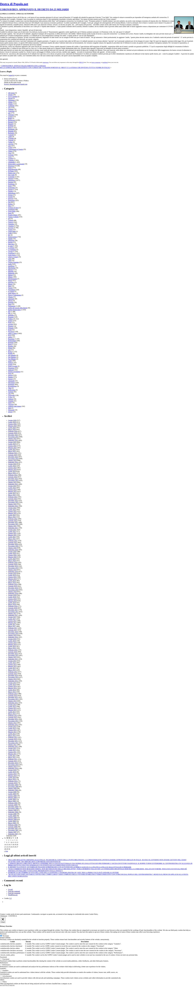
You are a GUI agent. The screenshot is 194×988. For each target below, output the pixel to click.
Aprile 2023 (12, 493)
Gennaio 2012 (12, 739)
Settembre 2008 (13, 812)
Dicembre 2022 (13, 500)
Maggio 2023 (12, 491)
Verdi (10, 403)
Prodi (10, 330)
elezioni (10, 178)
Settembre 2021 (13, 528)
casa (9, 146)
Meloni (10, 275)
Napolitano (11, 290)
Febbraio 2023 (12, 497)
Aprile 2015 (12, 668)
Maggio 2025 (12, 448)
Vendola (10, 401)
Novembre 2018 (13, 590)
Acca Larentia (12, 96)
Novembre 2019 (13, 568)
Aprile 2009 (12, 799)
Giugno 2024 (12, 468)
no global (11, 291)
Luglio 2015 (12, 663)
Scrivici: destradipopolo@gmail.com (15, 84)
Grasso (10, 229)
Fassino (10, 191)
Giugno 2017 (12, 621)
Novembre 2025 (13, 437)
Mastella (10, 271)
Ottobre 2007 (12, 832)
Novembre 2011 (13, 743)
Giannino (11, 224)
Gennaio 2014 (12, 695)
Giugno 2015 (12, 664)
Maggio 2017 (12, 622)
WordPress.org (12, 895)
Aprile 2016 (12, 646)
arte (9, 113)
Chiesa (10, 151)
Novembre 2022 (13, 502)
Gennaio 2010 (12, 783)
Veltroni (10, 399)
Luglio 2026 (12, 422)
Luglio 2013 (12, 706)
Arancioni (11, 111)
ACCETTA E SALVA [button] (7, 985)
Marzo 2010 (12, 779)
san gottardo (12, 355)
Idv (9, 235)
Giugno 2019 (12, 577)
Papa (9, 304)
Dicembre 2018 (13, 588)
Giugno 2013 (12, 708)
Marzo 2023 (12, 495)
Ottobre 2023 (12, 482)
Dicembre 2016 (13, 632)
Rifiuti (10, 348)
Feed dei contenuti (14, 891)
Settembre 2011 (13, 746)
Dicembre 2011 (13, 741)
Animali (10, 109)
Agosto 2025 (12, 442)
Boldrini (10, 126)
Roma (10, 351)
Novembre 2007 (13, 830)
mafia (10, 264)
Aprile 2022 (12, 515)
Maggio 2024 (12, 469)
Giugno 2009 (12, 796)
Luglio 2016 (12, 641)
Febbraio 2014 (12, 694)
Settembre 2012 (13, 725)
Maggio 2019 (12, 579)
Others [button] (2, 980)
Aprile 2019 (12, 581)
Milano (10, 277)
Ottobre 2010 (12, 766)
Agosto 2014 (12, 683)
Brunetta (11, 131)
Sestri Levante (12, 366)
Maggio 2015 (12, 666)
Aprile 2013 (12, 712)
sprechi (10, 375)
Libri (9, 260)
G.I (10, 898)
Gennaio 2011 (12, 761)
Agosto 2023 (12, 486)
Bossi (10, 127)
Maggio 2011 (12, 754)
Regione (10, 342)
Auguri (10, 116)
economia (11, 177)
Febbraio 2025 (12, 453)
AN (9, 107)
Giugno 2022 (12, 511)
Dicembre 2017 (13, 610)
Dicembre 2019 (13, 566)
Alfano (10, 102)
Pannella (11, 302)
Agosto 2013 (12, 704)
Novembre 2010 (13, 765)
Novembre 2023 (13, 480)
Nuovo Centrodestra (14, 295)
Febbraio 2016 (12, 650)
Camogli (11, 135)
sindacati (11, 370)
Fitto (9, 206)
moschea (11, 282)
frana (9, 213)
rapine (10, 337)
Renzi (10, 344)
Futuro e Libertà (13, 217)
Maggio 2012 (12, 732)
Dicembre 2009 (13, 785)
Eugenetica (11, 187)
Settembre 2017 (13, 615)
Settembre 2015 (13, 659)
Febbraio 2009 (12, 803)
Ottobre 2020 (12, 548)
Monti (10, 280)
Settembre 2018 (13, 593)
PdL (9, 313)
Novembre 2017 (13, 612)
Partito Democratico (14, 310)
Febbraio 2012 (12, 737)
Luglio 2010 (12, 772)
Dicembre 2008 (13, 807)
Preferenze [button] (4, 916)
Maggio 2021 (12, 535)
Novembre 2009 (13, 786)
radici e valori (12, 333)
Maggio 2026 (12, 426)
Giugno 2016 (12, 643)
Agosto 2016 (12, 639)
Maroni (10, 269)
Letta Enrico (12, 255)
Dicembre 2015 (13, 653)
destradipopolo (12, 169)
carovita (10, 144)
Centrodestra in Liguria (15, 149)
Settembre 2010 (13, 768)
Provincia (11, 331)
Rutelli (10, 353)
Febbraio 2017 (12, 628)
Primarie (10, 328)
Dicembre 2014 (13, 675)
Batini (10, 118)
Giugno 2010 (12, 774)
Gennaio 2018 (12, 608)
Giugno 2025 (12, 446)
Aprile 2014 (12, 690)
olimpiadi (11, 299)
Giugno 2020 (12, 555)
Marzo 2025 (12, 451)
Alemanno (11, 100)
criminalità (11, 162)
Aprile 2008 (12, 821)
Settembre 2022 (13, 506)
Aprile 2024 (12, 471)
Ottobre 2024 (12, 460)
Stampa (10, 377)
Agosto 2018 (12, 595)
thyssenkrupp (12, 386)
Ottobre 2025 (12, 438)
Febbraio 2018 (12, 606)
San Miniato (12, 359)
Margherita (11, 268)
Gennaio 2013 (12, 717)
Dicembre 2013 (13, 697)
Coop (10, 157)
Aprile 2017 (12, 624)
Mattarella (11, 273)
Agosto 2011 (12, 748)
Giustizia (11, 226)
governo (10, 228)
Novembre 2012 (13, 721)
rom (9, 350)
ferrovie (10, 198)
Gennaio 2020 (12, 564)
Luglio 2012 (12, 728)
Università (11, 395)
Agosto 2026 (12, 420)
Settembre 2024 (13, 462)
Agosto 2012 (12, 726)
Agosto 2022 (12, 508)
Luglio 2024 (12, 466)
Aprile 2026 (12, 428)
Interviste (11, 244)
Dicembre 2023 (13, 479)
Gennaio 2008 (12, 827)
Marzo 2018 (12, 604)
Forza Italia (11, 211)
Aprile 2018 (12, 602)
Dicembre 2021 (13, 522)
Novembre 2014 (13, 677)
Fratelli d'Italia (12, 215)
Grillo (10, 233)
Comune (11, 155)
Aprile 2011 (12, 755)
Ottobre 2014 (12, 679)
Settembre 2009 (13, 790)
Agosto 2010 (12, 770)
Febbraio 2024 (12, 475)
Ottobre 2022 (12, 504)
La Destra (11, 248)
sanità (10, 361)
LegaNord (11, 253)
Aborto (10, 95)
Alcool (10, 98)
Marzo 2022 (12, 517)
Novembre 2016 (13, 633)
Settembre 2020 (13, 550)
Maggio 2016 (12, 644)
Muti (9, 286)
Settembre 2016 (13, 637)
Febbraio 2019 (12, 584)
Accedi (10, 889)
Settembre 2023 (13, 484)
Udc (9, 393)
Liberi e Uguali (13, 257)
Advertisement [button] (4, 974)
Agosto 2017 (12, 617)
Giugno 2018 (12, 599)
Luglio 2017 (12, 619)
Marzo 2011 (12, 757)
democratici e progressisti (16, 164)
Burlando (11, 133)
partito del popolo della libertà (17, 308)
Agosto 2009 (12, 792)
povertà (10, 324)
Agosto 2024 (12, 464)
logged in (11, 75)
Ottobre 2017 (12, 613)
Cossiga (10, 158)
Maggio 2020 (12, 557)
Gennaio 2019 (12, 586)
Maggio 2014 (12, 688)
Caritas (10, 142)
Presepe (10, 326)
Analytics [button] (3, 968)
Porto (10, 322)
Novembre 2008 (13, 808)
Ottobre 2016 (12, 635)
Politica (10, 319)
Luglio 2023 (12, 488)
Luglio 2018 (12, 597)
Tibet (9, 388)
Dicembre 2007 (13, 828)
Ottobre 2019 (12, 570)
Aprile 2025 (12, 449)
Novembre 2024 (13, 458)
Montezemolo (12, 279)
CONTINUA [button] (12, 916)
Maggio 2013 (12, 710)
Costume (11, 160)
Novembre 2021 (13, 524)
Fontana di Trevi (13, 208)
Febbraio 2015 (12, 672)
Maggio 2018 (12, 601)
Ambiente (11, 105)
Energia (10, 182)
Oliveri (10, 300)
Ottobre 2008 (12, 810)
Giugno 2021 (12, 533)
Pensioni (11, 317)
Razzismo (11, 339)
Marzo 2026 (12, 429)
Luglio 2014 (12, 684)
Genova (10, 222)
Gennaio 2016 (12, 652)
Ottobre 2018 (12, 591)
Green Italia (12, 231)
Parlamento (11, 306)
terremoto (11, 384)
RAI (9, 335)
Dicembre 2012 (13, 719)
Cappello (11, 138)
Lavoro (10, 251)
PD (9, 311)
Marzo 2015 (12, 670)
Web (9, 408)
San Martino (12, 357)
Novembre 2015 (13, 655)
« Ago (6, 851)
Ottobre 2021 (12, 526)
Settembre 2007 (13, 834)
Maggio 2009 (12, 797)
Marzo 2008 (12, 823)
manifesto (11, 266)
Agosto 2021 (12, 530)
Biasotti (10, 124)
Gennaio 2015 (12, 673)
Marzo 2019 (12, 582)
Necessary (5, 936)
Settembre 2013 (13, 703)
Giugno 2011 (12, 752)
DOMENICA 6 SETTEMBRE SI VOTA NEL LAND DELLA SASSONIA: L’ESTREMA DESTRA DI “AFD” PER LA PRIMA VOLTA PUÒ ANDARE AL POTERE (63, 872)
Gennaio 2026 (12, 433)
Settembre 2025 (13, 440)
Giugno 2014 (12, 686)
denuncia (11, 166)
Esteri (10, 186)
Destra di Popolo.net (14, 4)
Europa (10, 189)
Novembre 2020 (13, 546)
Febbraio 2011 (12, 759)
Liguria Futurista (13, 262)
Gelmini (10, 220)
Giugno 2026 (12, 424)
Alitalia (10, 104)
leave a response (96, 62)
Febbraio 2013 (12, 715)
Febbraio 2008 (12, 825)
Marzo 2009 (12, 801)
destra (10, 167)
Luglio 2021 (12, 531)
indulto (10, 239)
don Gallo (11, 175)
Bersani (10, 122)
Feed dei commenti (14, 893)
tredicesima (11, 390)
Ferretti (10, 197)
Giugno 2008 (12, 817)
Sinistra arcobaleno (14, 372)
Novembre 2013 (13, 699)
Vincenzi (11, 404)
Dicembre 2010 (13, 763)
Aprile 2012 (12, 734)
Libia (9, 259)
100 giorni (11, 93)
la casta (10, 246)
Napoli (10, 288)
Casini (10, 147)
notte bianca (12, 293)
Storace (10, 379)
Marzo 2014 (12, 692)
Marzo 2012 (12, 735)
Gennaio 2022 (12, 520)
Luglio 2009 (12, 794)
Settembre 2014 (13, 681)
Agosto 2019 (12, 573)
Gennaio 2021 (12, 542)
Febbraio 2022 (12, 519)
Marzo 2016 (12, 648)
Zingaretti (11, 410)
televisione (11, 382)
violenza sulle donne (14, 406)
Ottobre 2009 (12, 788)
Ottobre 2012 (12, 723)
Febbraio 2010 (12, 781)
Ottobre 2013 (12, 701)
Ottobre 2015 (12, 657)
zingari (10, 412)
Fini (9, 202)
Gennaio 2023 (12, 499)
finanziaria (11, 200)
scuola (10, 364)
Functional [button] (3, 957)
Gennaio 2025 (12, 455)
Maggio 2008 (12, 819)
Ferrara (10, 195)
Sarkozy (10, 362)
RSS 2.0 (81, 62)
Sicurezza (11, 368)
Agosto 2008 (12, 814)
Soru (9, 373)
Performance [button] (4, 963)
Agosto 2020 (12, 551)
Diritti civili (11, 173)
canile (10, 136)
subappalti (11, 381)
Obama (10, 297)
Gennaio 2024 (12, 477)
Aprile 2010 (12, 777)
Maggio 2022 (12, 513)
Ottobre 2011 (12, 745)
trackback (105, 62)
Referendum (12, 341)
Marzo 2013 (12, 714)
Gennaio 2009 (12, 805)
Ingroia (10, 242)
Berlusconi (11, 120)
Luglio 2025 (12, 444)
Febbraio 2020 (12, 562)
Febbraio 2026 (12, 431)
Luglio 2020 (12, 553)
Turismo (10, 392)
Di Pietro (11, 171)
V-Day (10, 397)
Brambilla (11, 129)
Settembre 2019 (13, 571)
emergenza (46, 62)
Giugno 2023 (12, 489)
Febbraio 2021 (12, 540)
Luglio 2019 (12, 575)
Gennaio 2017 (12, 630)
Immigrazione (12, 237)
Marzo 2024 (12, 473)
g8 (9, 218)
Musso (10, 284)
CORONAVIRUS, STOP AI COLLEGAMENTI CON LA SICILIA (23, 66)
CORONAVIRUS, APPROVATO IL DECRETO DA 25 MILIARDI (34, 9)
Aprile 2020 (12, 559)
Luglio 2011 (12, 750)
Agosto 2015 (12, 661)
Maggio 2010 (12, 776)
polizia (10, 321)
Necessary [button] (3, 934)
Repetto (10, 346)
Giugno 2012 (12, 730)
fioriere (10, 204)
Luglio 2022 (12, 510)
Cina (9, 153)
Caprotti (10, 140)
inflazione (11, 240)
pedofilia (11, 315)
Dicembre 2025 (13, 435)
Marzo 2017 (12, 626)
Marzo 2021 (12, 539)
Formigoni (11, 209)
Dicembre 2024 (13, 457)
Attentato (11, 115)
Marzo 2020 (12, 561)
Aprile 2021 (12, 537)
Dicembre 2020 (13, 544)
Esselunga (11, 184)
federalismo (11, 193)
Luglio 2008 (12, 816)
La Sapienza (12, 249)
